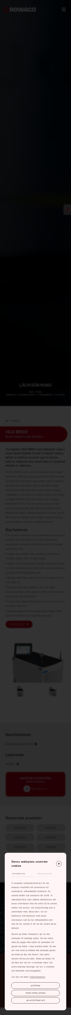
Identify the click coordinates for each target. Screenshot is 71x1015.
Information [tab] (18, 874)
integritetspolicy (37, 977)
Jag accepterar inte (35, 1000)
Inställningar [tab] (44, 874)
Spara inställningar (35, 993)
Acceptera (35, 985)
